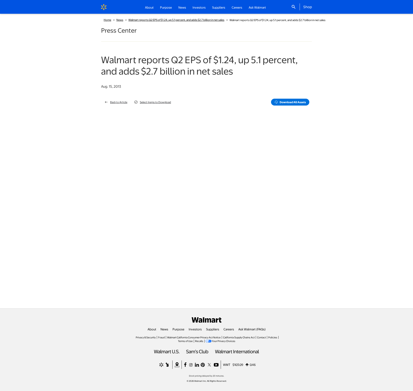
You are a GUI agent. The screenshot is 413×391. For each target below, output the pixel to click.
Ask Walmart (257, 7)
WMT (226, 364)
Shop (307, 6)
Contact (261, 337)
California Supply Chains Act (239, 337)
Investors (195, 329)
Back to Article (118, 102)
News (119, 20)
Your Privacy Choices (223, 341)
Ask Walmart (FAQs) (252, 329)
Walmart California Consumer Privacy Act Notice (194, 337)
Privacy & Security (146, 337)
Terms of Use (185, 341)
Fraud (161, 337)
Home (107, 20)
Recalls (199, 341)
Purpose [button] (166, 7)
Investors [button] (199, 7)
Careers (237, 7)
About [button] (149, 7)
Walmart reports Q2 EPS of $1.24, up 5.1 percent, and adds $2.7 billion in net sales (176, 20)
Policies (272, 337)
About (152, 329)
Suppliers (212, 329)
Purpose (178, 329)
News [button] (182, 7)
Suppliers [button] (218, 7)
